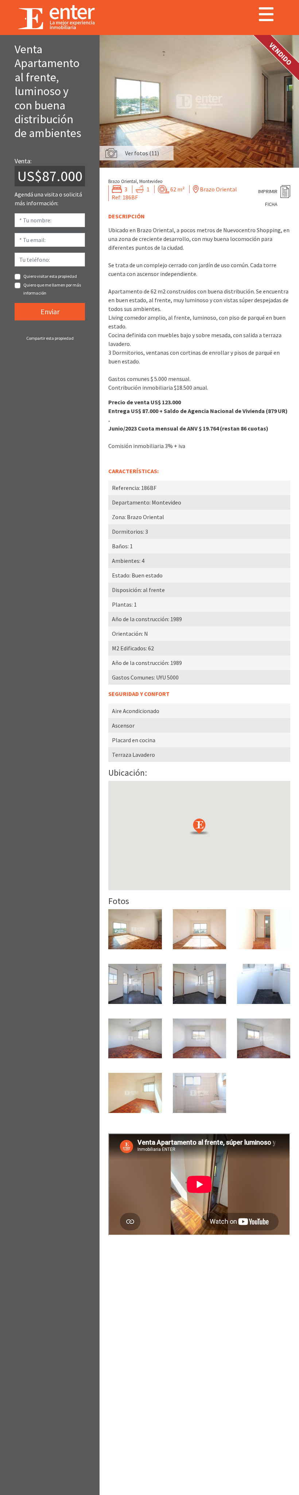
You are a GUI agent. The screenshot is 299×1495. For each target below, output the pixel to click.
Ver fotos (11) (142, 153)
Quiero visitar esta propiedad (50, 276)
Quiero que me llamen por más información (52, 289)
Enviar (49, 311)
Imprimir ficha (267, 193)
